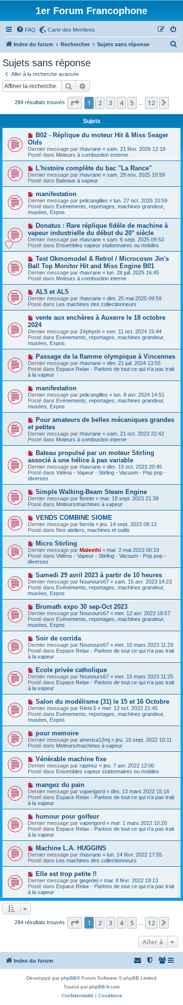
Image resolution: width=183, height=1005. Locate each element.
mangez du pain (60, 784)
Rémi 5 (88, 708)
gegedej (89, 880)
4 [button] (121, 102)
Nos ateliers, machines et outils (93, 530)
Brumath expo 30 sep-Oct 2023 (81, 606)
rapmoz (89, 765)
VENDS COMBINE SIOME (74, 517)
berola (87, 524)
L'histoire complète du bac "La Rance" (94, 168)
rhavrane (90, 149)
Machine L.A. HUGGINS (71, 848)
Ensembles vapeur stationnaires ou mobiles (107, 245)
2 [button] (100, 102)
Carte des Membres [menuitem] (71, 30)
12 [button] (151, 102)
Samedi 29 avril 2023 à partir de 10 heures (99, 575)
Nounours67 (94, 582)
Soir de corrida (58, 638)
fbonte (87, 498)
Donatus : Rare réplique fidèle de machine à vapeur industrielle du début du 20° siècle (98, 229)
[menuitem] (26, 30)
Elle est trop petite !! (66, 873)
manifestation (56, 194)
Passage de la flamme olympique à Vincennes (105, 356)
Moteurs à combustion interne (91, 278)
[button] (74, 103)
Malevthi (90, 550)
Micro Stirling (56, 543)
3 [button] (110, 102)
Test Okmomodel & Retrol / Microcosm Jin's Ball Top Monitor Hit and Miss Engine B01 (98, 262)
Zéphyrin (90, 331)
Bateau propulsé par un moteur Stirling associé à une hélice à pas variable (91, 456)
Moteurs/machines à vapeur (89, 504)
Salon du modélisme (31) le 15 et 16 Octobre (102, 701)
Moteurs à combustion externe (92, 155)
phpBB (69, 978)
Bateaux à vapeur (77, 180)
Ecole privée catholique (71, 670)
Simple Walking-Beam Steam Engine (91, 491)
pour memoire (57, 733)
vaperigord (92, 791)
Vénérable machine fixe (71, 759)
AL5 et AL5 (52, 291)
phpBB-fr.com (104, 986)
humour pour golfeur (67, 816)
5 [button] (132, 102)
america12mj (95, 740)
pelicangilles (94, 200)
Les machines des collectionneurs (96, 304)
